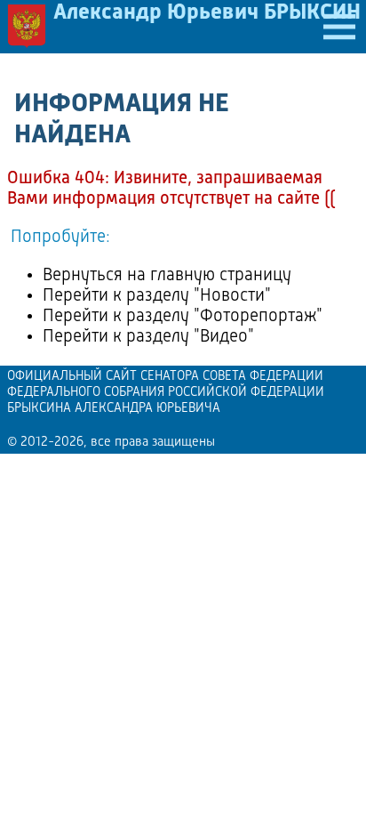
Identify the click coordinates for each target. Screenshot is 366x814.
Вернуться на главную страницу (167, 276)
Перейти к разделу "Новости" (157, 296)
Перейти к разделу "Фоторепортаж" (182, 317)
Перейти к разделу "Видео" (148, 337)
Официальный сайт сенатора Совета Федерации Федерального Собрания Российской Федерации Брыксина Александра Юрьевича (165, 392)
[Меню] (339, 26)
